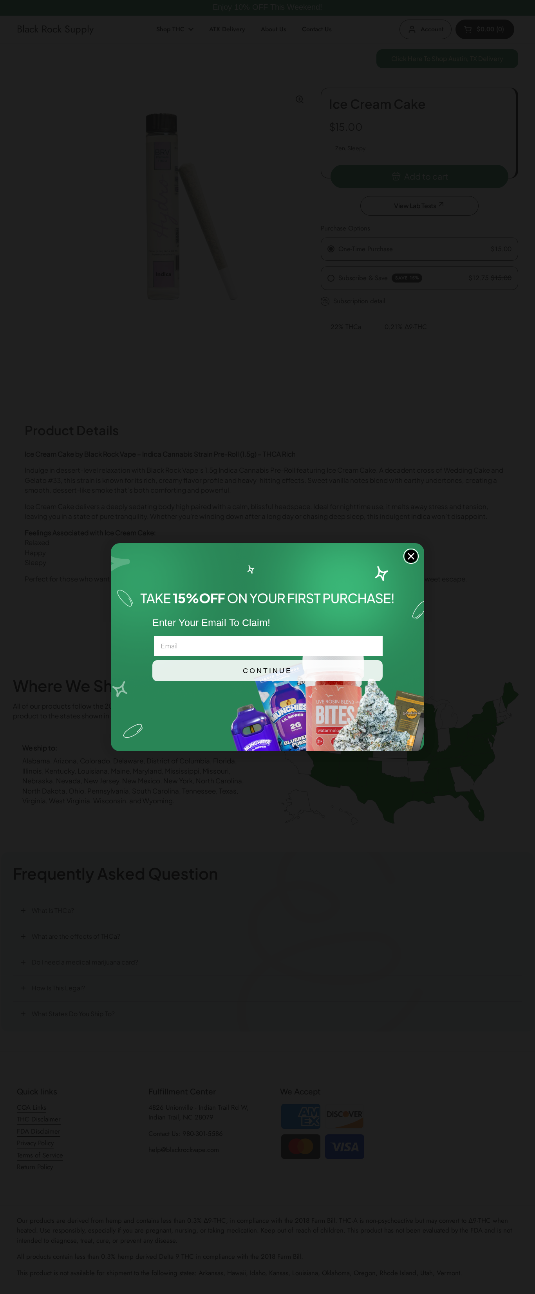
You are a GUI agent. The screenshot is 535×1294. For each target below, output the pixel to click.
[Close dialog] (411, 556)
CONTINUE (267, 671)
